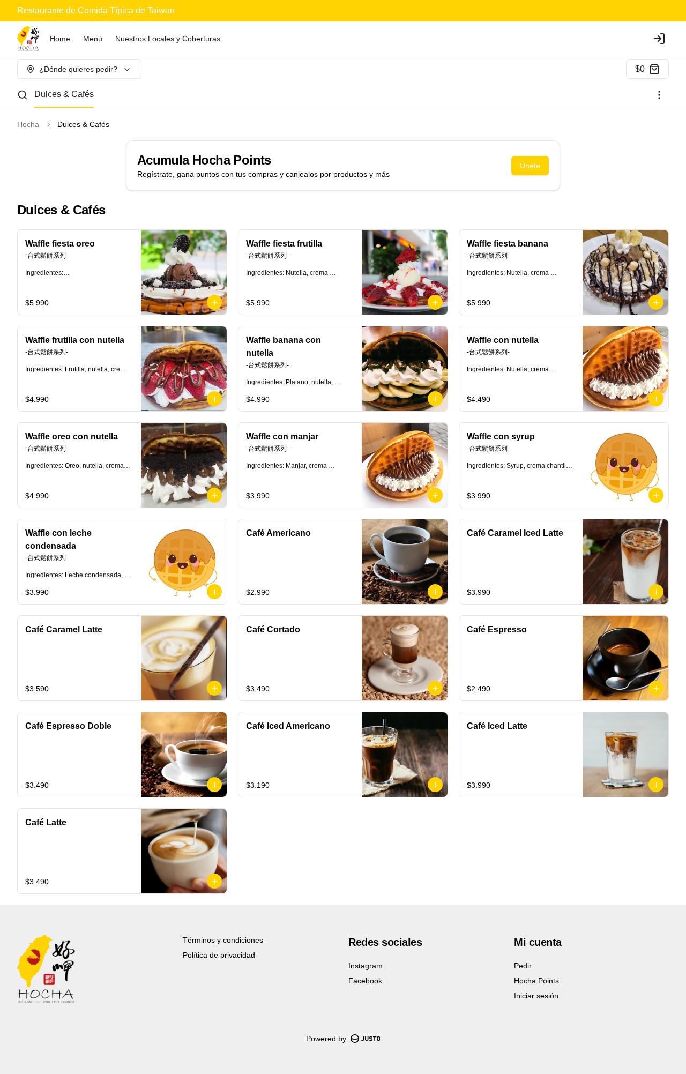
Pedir (523, 965)
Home (60, 38)
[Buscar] (22, 94)
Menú (92, 38)
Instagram (365, 965)
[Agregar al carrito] (214, 302)
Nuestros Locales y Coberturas (167, 38)
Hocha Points (536, 980)
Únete (530, 165)
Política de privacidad (219, 955)
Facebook (365, 980)
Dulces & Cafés (64, 94)
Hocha (28, 124)
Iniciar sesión (536, 995)
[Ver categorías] (659, 95)
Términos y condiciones (223, 940)
